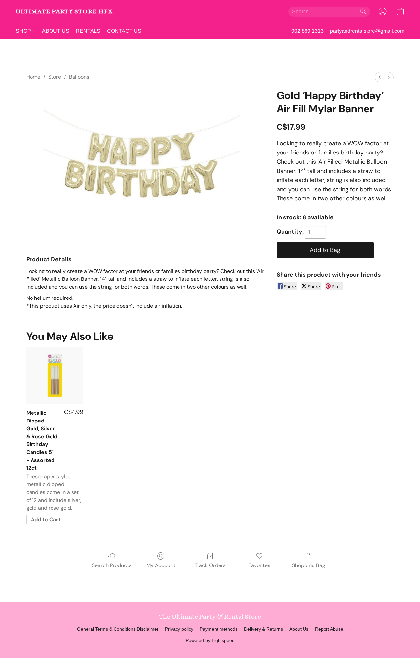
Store (54, 76)
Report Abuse (329, 629)
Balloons (79, 76)
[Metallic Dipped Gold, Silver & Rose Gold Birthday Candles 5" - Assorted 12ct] (54, 375)
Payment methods (219, 629)
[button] (64, 11)
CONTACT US (124, 31)
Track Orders (210, 565)
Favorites (259, 565)
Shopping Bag (308, 565)
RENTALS (88, 31)
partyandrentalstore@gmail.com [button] (367, 31)
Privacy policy (179, 629)
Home (33, 76)
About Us (298, 629)
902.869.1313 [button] (307, 31)
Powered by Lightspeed (210, 640)
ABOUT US (55, 31)
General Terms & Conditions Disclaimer (117, 629)
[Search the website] (363, 11)
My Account (160, 565)
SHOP (24, 31)
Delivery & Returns (263, 629)
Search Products (112, 565)
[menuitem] (379, 77)
